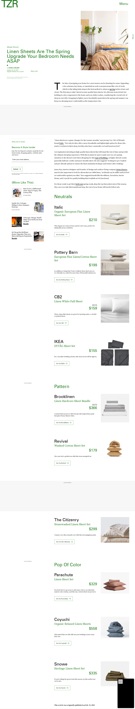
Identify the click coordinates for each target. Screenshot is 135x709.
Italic (61, 143)
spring (112, 89)
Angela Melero (13, 68)
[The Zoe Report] (9, 3)
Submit (15, 169)
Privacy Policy (17, 174)
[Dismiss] (132, 680)
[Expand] (119, 680)
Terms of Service (39, 173)
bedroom (79, 184)
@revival (132, 36)
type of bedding (101, 158)
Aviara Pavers (121, 169)
